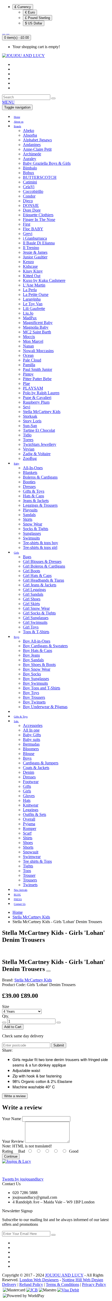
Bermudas (31, 744)
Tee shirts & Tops (37, 861)
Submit (58, 1045)
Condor (29, 196)
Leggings (30, 810)
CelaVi (28, 187)
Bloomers (31, 749)
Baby (16, 463)
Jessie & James (35, 252)
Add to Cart (12, 1027)
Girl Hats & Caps (37, 575)
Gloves (29, 796)
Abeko (28, 130)
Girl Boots (31, 571)
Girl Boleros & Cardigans (44, 566)
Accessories (32, 725)
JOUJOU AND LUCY (64, 1275)
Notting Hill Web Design (82, 1280)
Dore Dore (32, 210)
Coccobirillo (33, 191)
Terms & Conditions (62, 1284)
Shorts (28, 847)
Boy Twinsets (34, 702)
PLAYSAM (33, 388)
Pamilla (29, 365)
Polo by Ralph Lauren (41, 393)
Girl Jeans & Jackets (39, 585)
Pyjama (29, 824)
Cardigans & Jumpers (40, 763)
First (26, 224)
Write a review (15, 1096)
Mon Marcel (33, 341)
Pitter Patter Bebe (37, 379)
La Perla (30, 290)
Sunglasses (32, 533)
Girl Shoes (31, 599)
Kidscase (30, 266)
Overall (29, 819)
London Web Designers (39, 1280)
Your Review (13, 1141)
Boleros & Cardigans (40, 477)
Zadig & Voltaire (37, 454)
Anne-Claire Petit (37, 149)
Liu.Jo (28, 313)
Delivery (9, 1284)
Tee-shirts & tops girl (40, 547)
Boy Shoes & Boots (39, 664)
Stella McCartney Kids (41, 411)
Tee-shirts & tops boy (40, 543)
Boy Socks (32, 674)
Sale (16, 721)
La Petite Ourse (35, 294)
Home (17, 117)
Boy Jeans (31, 655)
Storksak (30, 416)
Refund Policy (31, 1284)
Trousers (30, 880)
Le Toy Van (32, 304)
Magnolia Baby (35, 327)
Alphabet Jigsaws (37, 140)
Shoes (28, 842)
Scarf (27, 833)
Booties (29, 482)
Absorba (30, 135)
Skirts (27, 519)
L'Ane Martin (34, 285)
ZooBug (30, 458)
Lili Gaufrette (34, 308)
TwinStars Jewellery (39, 444)
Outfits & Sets (34, 814)
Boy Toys (31, 692)
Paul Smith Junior (37, 369)
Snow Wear (32, 524)
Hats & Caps (33, 496)
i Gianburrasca (35, 238)
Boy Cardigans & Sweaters (45, 646)
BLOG (17, 894)
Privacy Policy (94, 1284)
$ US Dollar (33, 23)
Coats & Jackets (36, 767)
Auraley (29, 158)
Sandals (29, 514)
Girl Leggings (34, 589)
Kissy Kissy (33, 271)
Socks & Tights (35, 528)
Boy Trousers (34, 697)
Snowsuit (30, 852)
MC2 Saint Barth (37, 332)
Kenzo (28, 261)
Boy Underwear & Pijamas (45, 707)
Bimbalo (30, 168)
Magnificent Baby (38, 322)
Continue (10, 1156)
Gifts (27, 786)
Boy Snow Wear (36, 669)
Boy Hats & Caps (37, 650)
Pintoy (28, 374)
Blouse (28, 753)
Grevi (27, 233)
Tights (28, 866)
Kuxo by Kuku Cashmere (44, 280)
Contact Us (20, 904)
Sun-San (30, 425)
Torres (28, 439)
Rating (7, 1151)
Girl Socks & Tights (39, 613)
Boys (16, 637)
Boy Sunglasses (36, 678)
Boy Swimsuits (35, 683)
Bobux (28, 172)
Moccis (29, 336)
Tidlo (27, 435)
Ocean (28, 355)
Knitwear (30, 805)
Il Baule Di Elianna (39, 243)
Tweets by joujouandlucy (22, 1179)
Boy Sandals (33, 660)
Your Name (11, 1118)
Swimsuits (31, 538)
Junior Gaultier (35, 257)
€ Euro (30, 12)
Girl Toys (31, 627)
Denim (28, 772)
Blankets (30, 472)
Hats (26, 800)
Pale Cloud (32, 360)
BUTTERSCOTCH (40, 177)
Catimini (30, 182)
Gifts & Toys (33, 491)
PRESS (18, 899)
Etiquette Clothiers (38, 215)
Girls (16, 552)
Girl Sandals (33, 594)
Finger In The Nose (39, 219)
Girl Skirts (31, 603)
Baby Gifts (32, 735)
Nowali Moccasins (38, 350)
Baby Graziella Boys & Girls (47, 163)
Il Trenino (31, 247)
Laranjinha (32, 299)
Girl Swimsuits (35, 622)
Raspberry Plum (36, 402)
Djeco (28, 201)
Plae (26, 383)
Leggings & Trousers (40, 505)
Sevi (26, 407)
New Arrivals (20, 890)
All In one (31, 730)
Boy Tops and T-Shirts (41, 688)
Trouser (29, 875)
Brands (17, 126)
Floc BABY (33, 229)
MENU (8, 102)
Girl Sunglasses (35, 617)
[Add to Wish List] (48, 971)
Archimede (32, 154)
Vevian (28, 449)
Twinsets (30, 885)
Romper (29, 828)
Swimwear (32, 856)
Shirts (27, 838)
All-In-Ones (33, 468)
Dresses (29, 486)
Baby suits (31, 739)
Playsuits (30, 510)
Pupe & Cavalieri (37, 397)
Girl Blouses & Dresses (42, 561)
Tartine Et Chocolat (39, 430)
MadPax (30, 318)
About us (18, 121)
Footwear (31, 781)
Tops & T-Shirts (36, 632)
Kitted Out (31, 276)
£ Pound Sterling (37, 18)
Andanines (32, 144)
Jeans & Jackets (36, 500)
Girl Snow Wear (36, 608)
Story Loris (32, 421)
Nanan (28, 346)
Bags (27, 557)
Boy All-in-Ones (36, 641)
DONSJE (31, 205)
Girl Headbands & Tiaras (43, 580)
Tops (27, 870)
